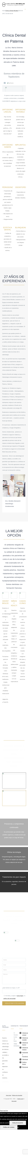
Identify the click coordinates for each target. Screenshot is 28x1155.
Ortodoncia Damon (24, 1043)
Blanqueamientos (24, 1067)
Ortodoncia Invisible (24, 1039)
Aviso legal (8, 1095)
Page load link (4, 1110)
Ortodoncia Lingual (24, 1034)
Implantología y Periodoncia (24, 1054)
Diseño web (20, 1098)
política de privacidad (9, 998)
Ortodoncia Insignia (24, 1048)
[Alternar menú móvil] (25, 8)
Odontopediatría (24, 1059)
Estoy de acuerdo (17, 1123)
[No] (18, 1127)
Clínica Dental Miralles (12, 10)
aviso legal (20, 995)
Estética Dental (24, 1063)
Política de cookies (8, 1127)
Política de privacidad (17, 1095)
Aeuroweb (14, 1101)
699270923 (14, 948)
